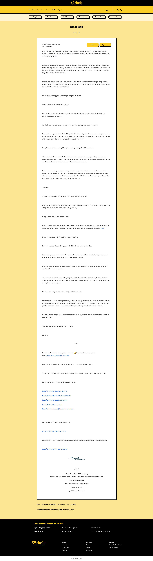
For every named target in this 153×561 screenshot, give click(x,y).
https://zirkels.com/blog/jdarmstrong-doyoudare (58, 409)
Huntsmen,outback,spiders (67, 504)
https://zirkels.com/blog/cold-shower (54, 391)
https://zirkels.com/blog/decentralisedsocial (56, 395)
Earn (87, 545)
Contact (111, 542)
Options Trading (96, 528)
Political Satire (38, 531)
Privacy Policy (113, 548)
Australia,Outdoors (49, 504)
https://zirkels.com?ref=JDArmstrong (54, 449)
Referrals (89, 550)
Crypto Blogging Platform (42, 528)
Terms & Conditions (115, 545)
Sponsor (105, 45)
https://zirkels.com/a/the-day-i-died (54, 431)
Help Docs (65, 548)
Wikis (88, 548)
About (64, 542)
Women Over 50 (67, 531)
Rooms (64, 550)
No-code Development (69, 528)
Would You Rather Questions (100, 531)
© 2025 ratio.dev (76, 558)
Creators (89, 542)
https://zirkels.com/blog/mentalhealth (54, 400)
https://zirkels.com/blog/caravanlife (57, 355)
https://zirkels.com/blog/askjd (52, 404)
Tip (92, 45)
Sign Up (119, 10)
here (55, 56)
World (39, 504)
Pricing (64, 545)
